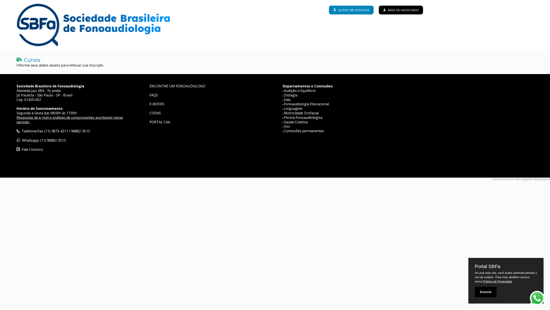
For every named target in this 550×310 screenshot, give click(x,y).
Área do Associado (403, 10)
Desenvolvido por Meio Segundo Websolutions (521, 179)
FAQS (154, 95)
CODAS (155, 113)
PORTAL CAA (160, 122)
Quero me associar (353, 10)
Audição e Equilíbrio (300, 90)
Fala (287, 99)
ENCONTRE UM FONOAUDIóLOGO (177, 86)
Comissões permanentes (304, 131)
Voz (287, 126)
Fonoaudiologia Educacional (306, 104)
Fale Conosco (32, 149)
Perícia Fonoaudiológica (303, 117)
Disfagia (290, 95)
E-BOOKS (157, 104)
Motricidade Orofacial (301, 113)
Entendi (485, 292)
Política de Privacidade (497, 281)
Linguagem (293, 108)
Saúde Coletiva (296, 122)
